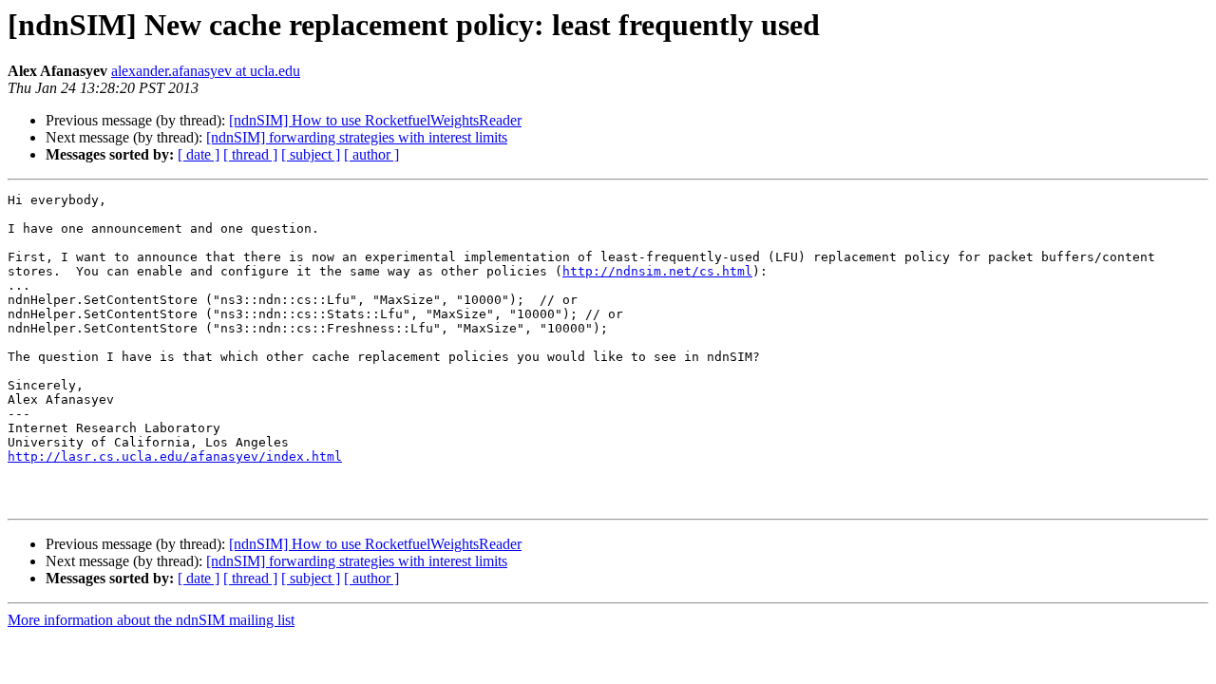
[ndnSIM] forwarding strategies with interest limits (356, 137)
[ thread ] (250, 154)
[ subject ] (310, 154)
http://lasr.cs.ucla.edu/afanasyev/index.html (175, 456)
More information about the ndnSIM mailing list (151, 620)
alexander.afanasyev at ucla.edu (205, 71)
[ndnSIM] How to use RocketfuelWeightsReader (375, 120)
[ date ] (198, 154)
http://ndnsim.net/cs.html (657, 271)
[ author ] (371, 154)
